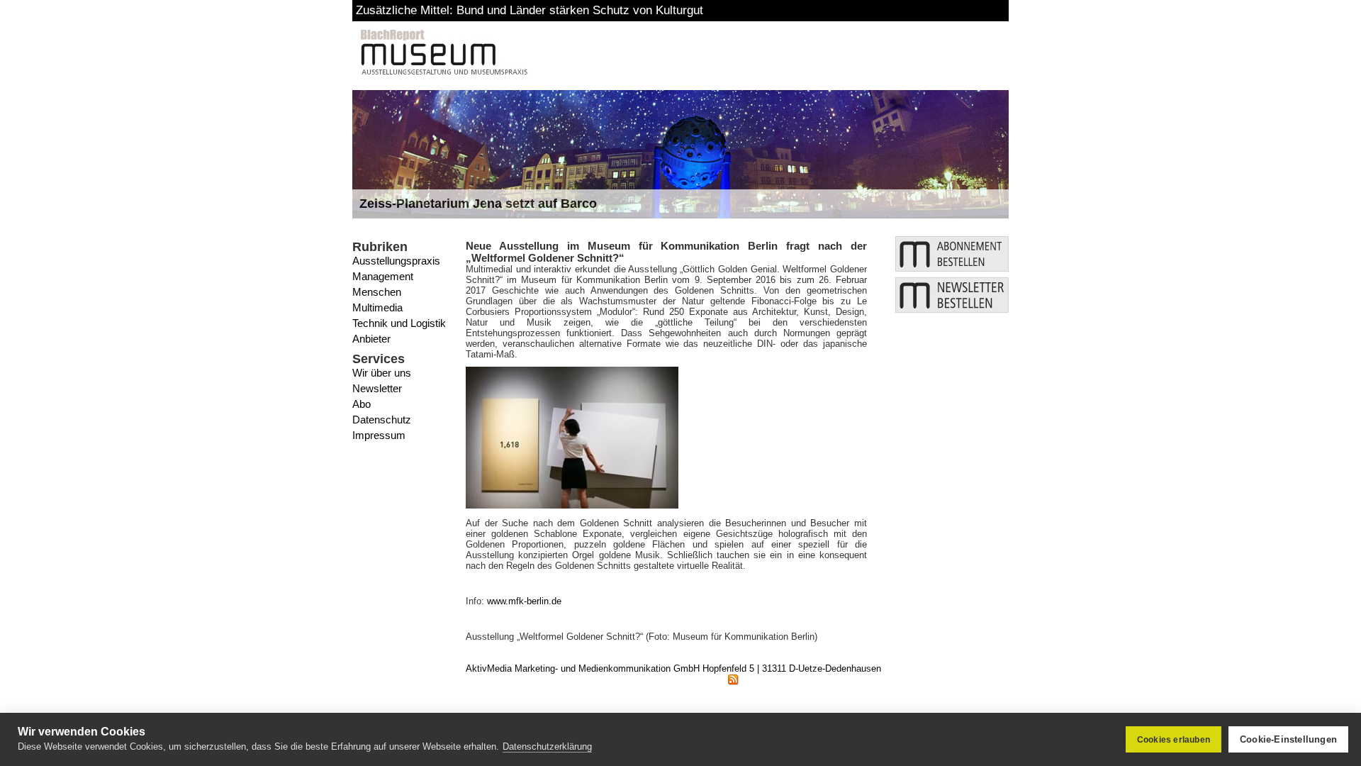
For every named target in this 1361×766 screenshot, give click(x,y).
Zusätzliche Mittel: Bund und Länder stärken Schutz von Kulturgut (529, 10)
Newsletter (377, 388)
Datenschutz (381, 419)
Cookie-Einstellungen (1288, 739)
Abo (361, 404)
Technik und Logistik (399, 323)
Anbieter (371, 339)
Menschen (376, 292)
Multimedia (377, 307)
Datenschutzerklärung (547, 746)
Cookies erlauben (1173, 740)
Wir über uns (381, 373)
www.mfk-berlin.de (524, 601)
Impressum (378, 435)
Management (382, 276)
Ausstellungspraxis (396, 261)
